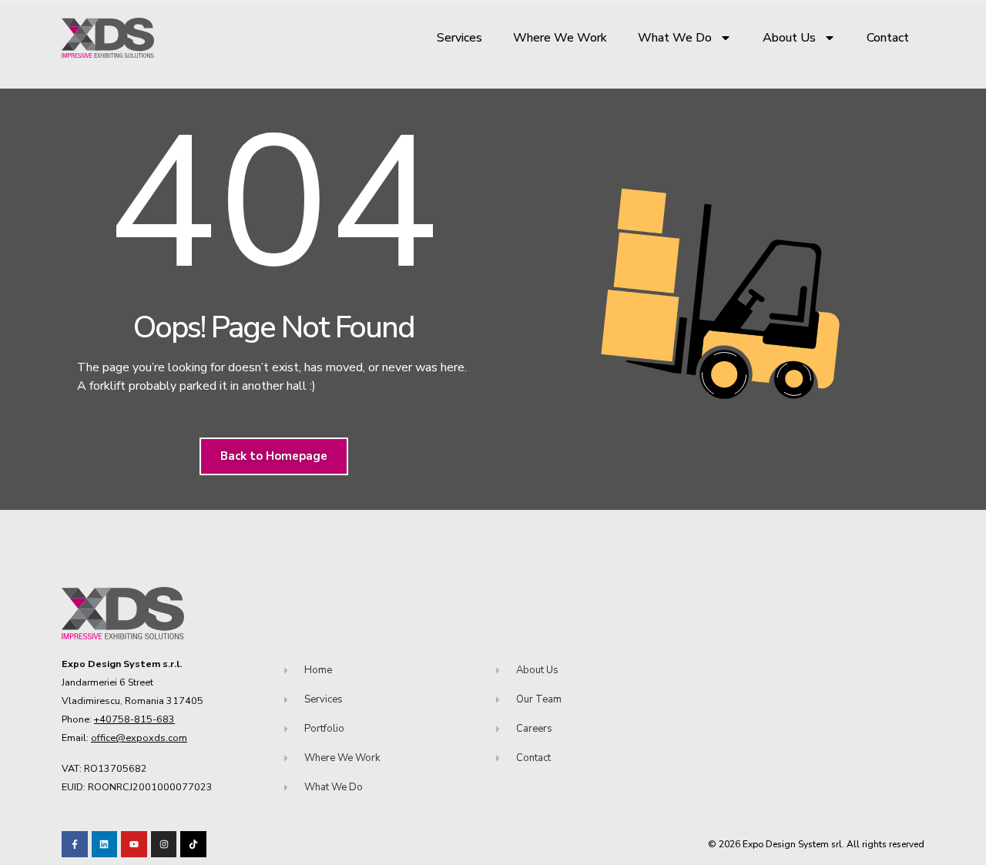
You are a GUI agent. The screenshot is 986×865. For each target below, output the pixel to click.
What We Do (675, 37)
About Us (789, 37)
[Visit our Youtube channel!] (134, 844)
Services (459, 37)
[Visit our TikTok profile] (164, 844)
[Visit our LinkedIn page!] (105, 844)
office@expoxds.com (139, 737)
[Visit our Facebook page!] (75, 844)
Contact (888, 37)
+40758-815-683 (134, 719)
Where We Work (560, 37)
